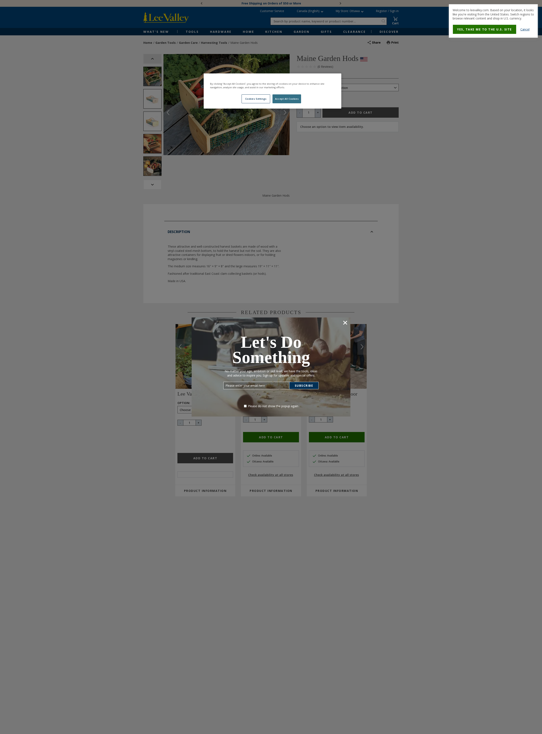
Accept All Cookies (287, 98)
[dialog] (493, 21)
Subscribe (304, 386)
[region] (272, 91)
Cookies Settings (256, 98)
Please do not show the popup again (273, 406)
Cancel (525, 29)
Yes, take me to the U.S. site (484, 29)
